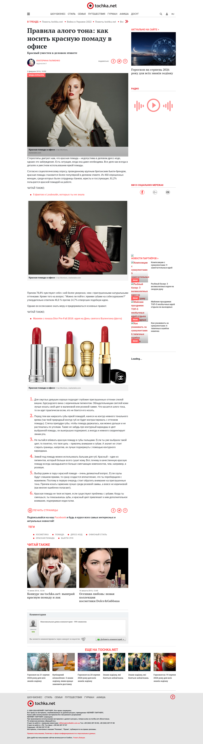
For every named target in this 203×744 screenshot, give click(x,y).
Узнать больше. (79, 738)
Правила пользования (35, 733)
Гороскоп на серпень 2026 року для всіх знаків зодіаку (152, 71)
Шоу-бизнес (57, 13)
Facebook (60, 517)
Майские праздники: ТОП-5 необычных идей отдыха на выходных (163, 304)
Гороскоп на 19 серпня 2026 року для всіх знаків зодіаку (165, 678)
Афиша (124, 13)
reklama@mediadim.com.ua (69, 723)
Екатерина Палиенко (48, 60)
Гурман (112, 13)
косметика (42, 534)
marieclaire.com (35, 153)
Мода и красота (36, 75)
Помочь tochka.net (52, 21)
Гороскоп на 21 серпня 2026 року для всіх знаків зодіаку (38, 678)
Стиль (71, 13)
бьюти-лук (67, 538)
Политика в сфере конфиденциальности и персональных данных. (70, 733)
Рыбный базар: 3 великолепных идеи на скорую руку (162, 286)
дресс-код (76, 534)
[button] (167, 14)
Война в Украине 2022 (79, 21)
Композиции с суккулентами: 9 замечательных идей (161, 265)
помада (59, 534)
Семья (82, 13)
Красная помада (45, 538)
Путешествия (96, 13)
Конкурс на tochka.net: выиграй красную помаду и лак (51, 595)
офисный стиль (98, 534)
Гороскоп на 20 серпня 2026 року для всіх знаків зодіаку (89, 678)
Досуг (135, 13)
